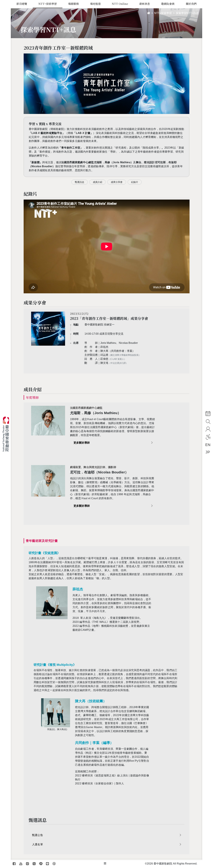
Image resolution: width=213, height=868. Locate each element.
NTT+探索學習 (47, 4)
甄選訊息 (79, 182)
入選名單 (37, 844)
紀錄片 (134, 182)
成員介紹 (97, 182)
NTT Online (120, 4)
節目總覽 (21, 4)
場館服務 (73, 4)
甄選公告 (37, 835)
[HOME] (148, 13)
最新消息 (144, 4)
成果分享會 (116, 182)
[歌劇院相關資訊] (105, 863)
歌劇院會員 (168, 4)
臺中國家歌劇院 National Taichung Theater (7, 434)
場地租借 (95, 4)
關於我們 (191, 4)
